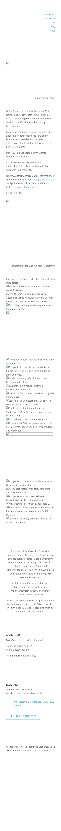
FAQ (53, 22)
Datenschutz (48, 18)
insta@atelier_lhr (29, 186)
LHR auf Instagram (23, 716)
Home (52, 30)
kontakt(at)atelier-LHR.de (41, 179)
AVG (53, 26)
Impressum (49, 14)
